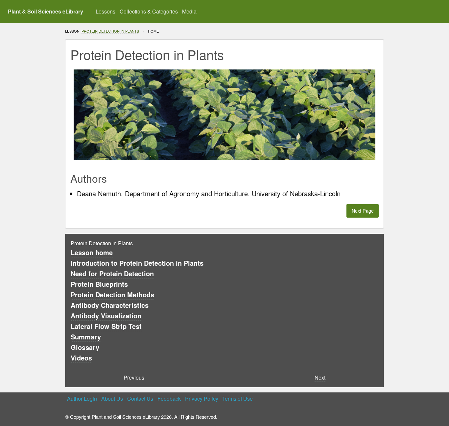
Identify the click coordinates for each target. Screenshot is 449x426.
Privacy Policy (201, 398)
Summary (86, 336)
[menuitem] (106, 11)
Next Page (363, 210)
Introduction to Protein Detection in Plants (137, 263)
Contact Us (140, 398)
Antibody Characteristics (110, 305)
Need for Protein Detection (112, 273)
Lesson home (92, 252)
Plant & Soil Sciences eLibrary (45, 11)
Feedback (169, 398)
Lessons (105, 11)
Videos (81, 357)
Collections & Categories (149, 11)
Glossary (85, 347)
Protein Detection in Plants (110, 31)
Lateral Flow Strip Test (106, 326)
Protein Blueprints (99, 284)
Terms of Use (237, 398)
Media (189, 11)
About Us (112, 398)
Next (320, 377)
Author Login (82, 398)
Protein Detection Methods (112, 294)
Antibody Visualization (106, 315)
